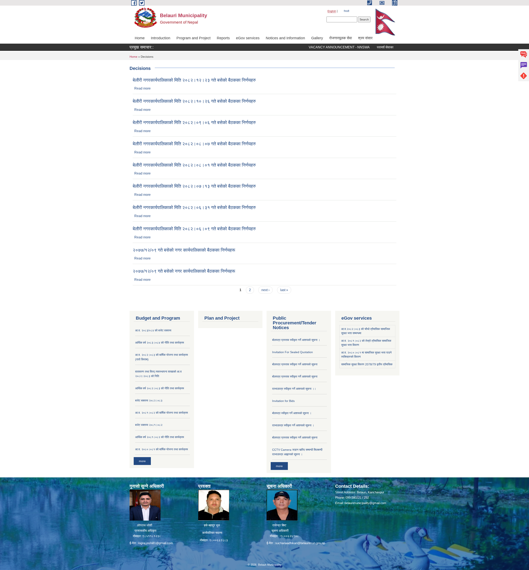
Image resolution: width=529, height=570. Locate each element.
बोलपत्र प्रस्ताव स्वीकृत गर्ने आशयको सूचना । (296, 340)
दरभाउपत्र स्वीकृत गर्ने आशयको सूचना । (293, 425)
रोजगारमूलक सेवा (340, 38)
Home (140, 38)
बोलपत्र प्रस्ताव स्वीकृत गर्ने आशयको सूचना (294, 364)
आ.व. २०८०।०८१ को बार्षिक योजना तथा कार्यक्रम (161, 449)
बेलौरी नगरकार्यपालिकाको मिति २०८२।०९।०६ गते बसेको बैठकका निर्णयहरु (194, 122)
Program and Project (193, 38)
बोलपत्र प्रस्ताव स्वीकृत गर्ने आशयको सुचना (294, 437)
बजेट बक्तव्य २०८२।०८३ (148, 400)
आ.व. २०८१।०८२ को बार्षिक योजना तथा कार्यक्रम (161, 412)
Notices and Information (285, 38)
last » (284, 290)
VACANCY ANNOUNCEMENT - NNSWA (324, 47)
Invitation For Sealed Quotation (292, 352)
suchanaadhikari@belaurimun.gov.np (300, 543)
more (142, 461)
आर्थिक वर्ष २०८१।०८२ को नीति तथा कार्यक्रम (159, 437)
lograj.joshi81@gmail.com (155, 543)
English (332, 11)
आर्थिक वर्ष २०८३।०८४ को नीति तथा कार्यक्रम (159, 342)
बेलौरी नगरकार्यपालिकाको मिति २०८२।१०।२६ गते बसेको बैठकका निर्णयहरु (194, 101)
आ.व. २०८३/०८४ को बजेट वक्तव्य (153, 330)
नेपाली (346, 11)
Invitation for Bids (283, 401)
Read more (142, 88)
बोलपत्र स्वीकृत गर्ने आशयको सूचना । (291, 413)
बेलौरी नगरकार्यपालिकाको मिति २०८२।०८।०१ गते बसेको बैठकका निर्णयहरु (194, 165)
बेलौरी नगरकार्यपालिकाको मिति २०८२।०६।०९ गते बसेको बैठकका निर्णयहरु (194, 228)
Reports (223, 38)
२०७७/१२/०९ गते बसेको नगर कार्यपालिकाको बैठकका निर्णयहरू (184, 250)
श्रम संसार (365, 38)
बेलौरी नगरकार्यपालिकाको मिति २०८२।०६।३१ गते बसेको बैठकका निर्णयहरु (194, 207)
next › (265, 290)
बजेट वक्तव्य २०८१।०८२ (148, 425)
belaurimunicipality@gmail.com (365, 503)
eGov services (248, 38)
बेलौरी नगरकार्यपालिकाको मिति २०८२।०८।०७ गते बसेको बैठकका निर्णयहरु (194, 143)
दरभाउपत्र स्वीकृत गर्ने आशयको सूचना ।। (294, 388)
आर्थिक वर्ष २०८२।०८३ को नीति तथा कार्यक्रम (159, 388)
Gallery (317, 38)
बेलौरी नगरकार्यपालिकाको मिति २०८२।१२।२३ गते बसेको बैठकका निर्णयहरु (194, 80)
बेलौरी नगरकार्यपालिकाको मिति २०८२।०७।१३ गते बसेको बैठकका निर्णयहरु (194, 186)
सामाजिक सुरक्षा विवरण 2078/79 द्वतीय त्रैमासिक (366, 364)
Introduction (160, 38)
